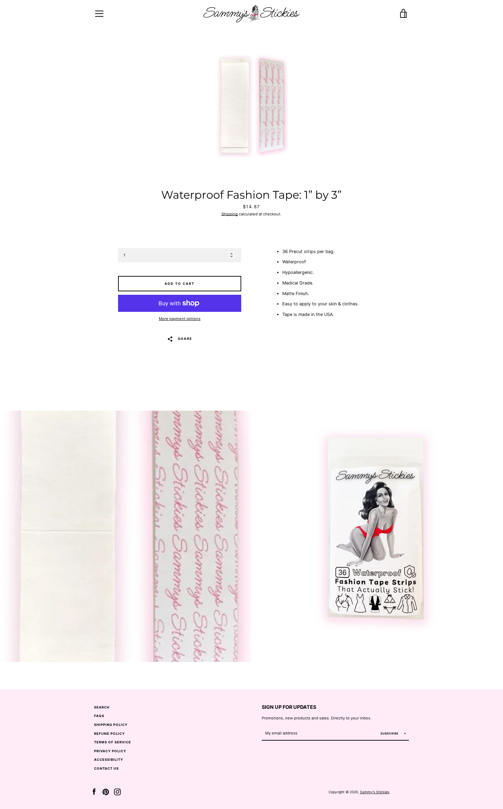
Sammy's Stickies (374, 792)
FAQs (99, 716)
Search (101, 707)
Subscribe (390, 733)
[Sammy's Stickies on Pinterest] (105, 791)
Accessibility (108, 759)
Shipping (229, 214)
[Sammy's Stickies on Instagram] (117, 791)
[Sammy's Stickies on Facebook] (94, 791)
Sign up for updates (289, 707)
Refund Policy (109, 733)
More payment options (180, 318)
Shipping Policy (111, 725)
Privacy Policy (110, 751)
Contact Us (106, 768)
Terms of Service (112, 742)
